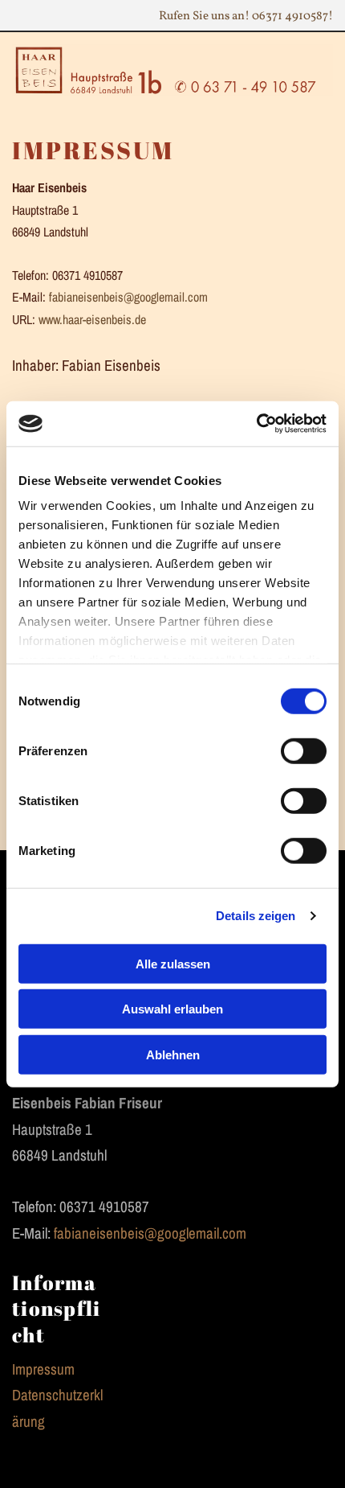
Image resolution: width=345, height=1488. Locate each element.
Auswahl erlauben (172, 1009)
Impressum (43, 1369)
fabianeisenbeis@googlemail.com (128, 297)
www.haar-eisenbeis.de (92, 319)
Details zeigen (255, 916)
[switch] (304, 750)
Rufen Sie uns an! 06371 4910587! (246, 16)
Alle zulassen (173, 963)
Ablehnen (173, 1054)
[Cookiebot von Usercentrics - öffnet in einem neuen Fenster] (256, 423)
